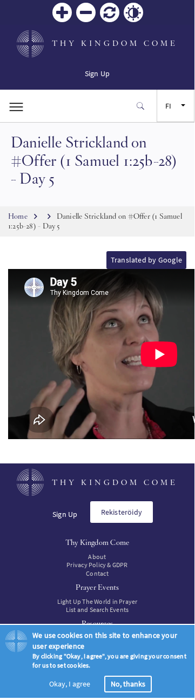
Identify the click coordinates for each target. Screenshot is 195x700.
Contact (97, 573)
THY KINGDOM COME (115, 43)
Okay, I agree (69, 684)
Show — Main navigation (16, 106)
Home (18, 216)
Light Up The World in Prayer (97, 601)
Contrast (133, 12)
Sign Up (97, 73)
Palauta (109, 12)
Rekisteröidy (122, 512)
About (97, 557)
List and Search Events (97, 609)
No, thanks (128, 684)
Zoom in (62, 12)
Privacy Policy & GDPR (96, 565)
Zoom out (86, 12)
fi (168, 106)
